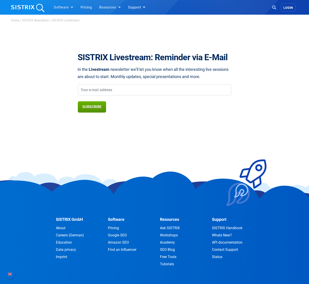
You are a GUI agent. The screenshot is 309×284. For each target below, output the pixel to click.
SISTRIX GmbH (69, 219)
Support (135, 7)
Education (64, 242)
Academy (167, 242)
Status (217, 257)
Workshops (169, 235)
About (60, 228)
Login (288, 7)
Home (15, 20)
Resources (108, 7)
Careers (70, 235)
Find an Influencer (122, 249)
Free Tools (168, 257)
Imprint (61, 257)
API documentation (227, 242)
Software (62, 7)
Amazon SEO (118, 242)
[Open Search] (274, 7)
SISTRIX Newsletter (35, 20)
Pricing (86, 7)
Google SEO (117, 235)
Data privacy (66, 249)
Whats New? (222, 235)
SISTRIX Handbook (227, 228)
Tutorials (167, 264)
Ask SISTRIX (170, 228)
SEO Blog (167, 249)
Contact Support (225, 249)
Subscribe (92, 107)
